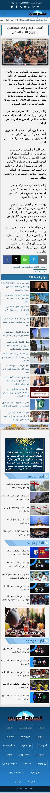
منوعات (9, 754)
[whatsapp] (25, 259)
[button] (3, 455)
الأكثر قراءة (35, 543)
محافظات (27, 763)
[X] (16, 259)
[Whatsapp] (33, 7)
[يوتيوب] (25, 7)
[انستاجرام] (29, 7)
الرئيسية (42, 20)
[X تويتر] (21, 7)
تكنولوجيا (40, 754)
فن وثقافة (25, 737)
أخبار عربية (42, 745)
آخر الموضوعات (33, 640)
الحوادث (40, 737)
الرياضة (9, 728)
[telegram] (33, 259)
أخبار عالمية (31, 20)
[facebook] (7, 259)
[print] (42, 259)
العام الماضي (40, 271)
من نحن (18, 781)
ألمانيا (43, 267)
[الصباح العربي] (37, 13)
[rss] (38, 7)
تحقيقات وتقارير (10, 763)
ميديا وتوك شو (25, 728)
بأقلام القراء (36, 772)
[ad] (25, 471)
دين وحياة (42, 763)
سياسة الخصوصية (16, 772)
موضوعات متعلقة (38, 277)
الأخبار (41, 728)
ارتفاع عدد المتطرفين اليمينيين (26, 267)
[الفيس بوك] (16, 7)
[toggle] (4, 13)
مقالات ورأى (24, 754)
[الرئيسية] (12, 7)
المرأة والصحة (9, 745)
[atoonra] (25, 427)
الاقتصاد (10, 737)
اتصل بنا (31, 781)
